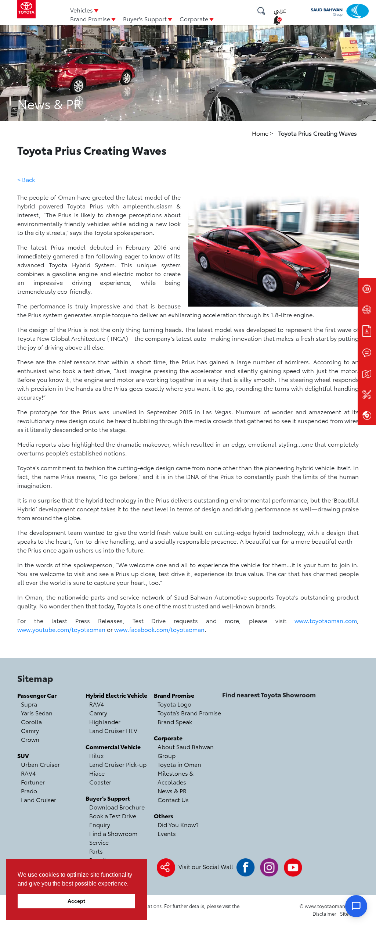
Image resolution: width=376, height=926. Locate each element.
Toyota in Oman (179, 764)
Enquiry (99, 824)
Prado (29, 790)
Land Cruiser (38, 799)
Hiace (97, 773)
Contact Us (173, 799)
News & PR (172, 790)
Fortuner (33, 781)
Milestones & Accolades (176, 777)
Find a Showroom (113, 833)
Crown (30, 739)
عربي (280, 10)
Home (261, 133)
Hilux (96, 755)
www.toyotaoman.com (325, 620)
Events (167, 833)
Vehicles (81, 10)
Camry (30, 730)
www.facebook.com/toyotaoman (159, 629)
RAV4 (28, 773)
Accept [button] (76, 901)
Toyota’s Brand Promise (189, 712)
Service (99, 842)
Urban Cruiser (40, 764)
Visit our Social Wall (205, 866)
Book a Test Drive (112, 815)
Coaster (100, 781)
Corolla (31, 721)
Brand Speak (175, 721)
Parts (96, 851)
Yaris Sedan (37, 712)
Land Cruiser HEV (113, 730)
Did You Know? (178, 824)
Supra (29, 704)
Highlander (104, 721)
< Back (26, 179)
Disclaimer (324, 913)
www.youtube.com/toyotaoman (61, 629)
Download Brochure (117, 806)
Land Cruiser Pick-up (118, 764)
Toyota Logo (174, 704)
